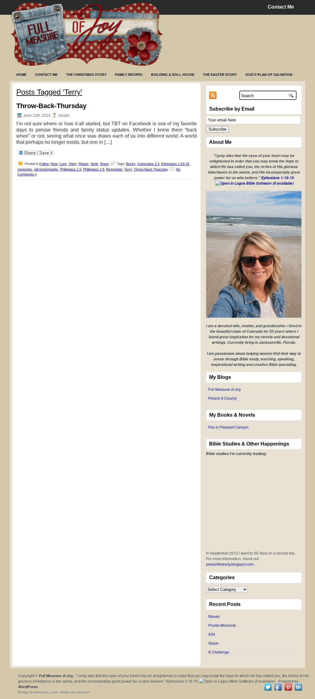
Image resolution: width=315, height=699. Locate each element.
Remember (114, 169)
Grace (213, 643)
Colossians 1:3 (148, 164)
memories (25, 169)
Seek (94, 164)
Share (104, 164)
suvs (54, 691)
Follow (44, 164)
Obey (73, 164)
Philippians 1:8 (93, 169)
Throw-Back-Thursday (51, 106)
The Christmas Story (86, 74)
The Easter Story (220, 74)
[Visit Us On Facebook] (278, 690)
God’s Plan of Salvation (268, 74)
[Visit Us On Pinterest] (288, 690)
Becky (130, 164)
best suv (83, 691)
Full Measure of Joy (224, 389)
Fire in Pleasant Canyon (228, 427)
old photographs (46, 169)
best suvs (41, 691)
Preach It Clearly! (222, 398)
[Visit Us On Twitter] (268, 690)
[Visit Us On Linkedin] (298, 690)
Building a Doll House (172, 74)
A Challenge (218, 651)
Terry (128, 169)
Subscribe (217, 129)
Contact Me (281, 7)
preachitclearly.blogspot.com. (230, 564)
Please (83, 164)
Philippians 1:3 (70, 169)
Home (21, 74)
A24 (211, 634)
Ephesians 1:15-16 (175, 164)
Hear (54, 164)
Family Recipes (128, 74)
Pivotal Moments (222, 625)
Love (63, 164)
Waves (214, 616)
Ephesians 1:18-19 (277, 177)
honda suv (67, 691)
